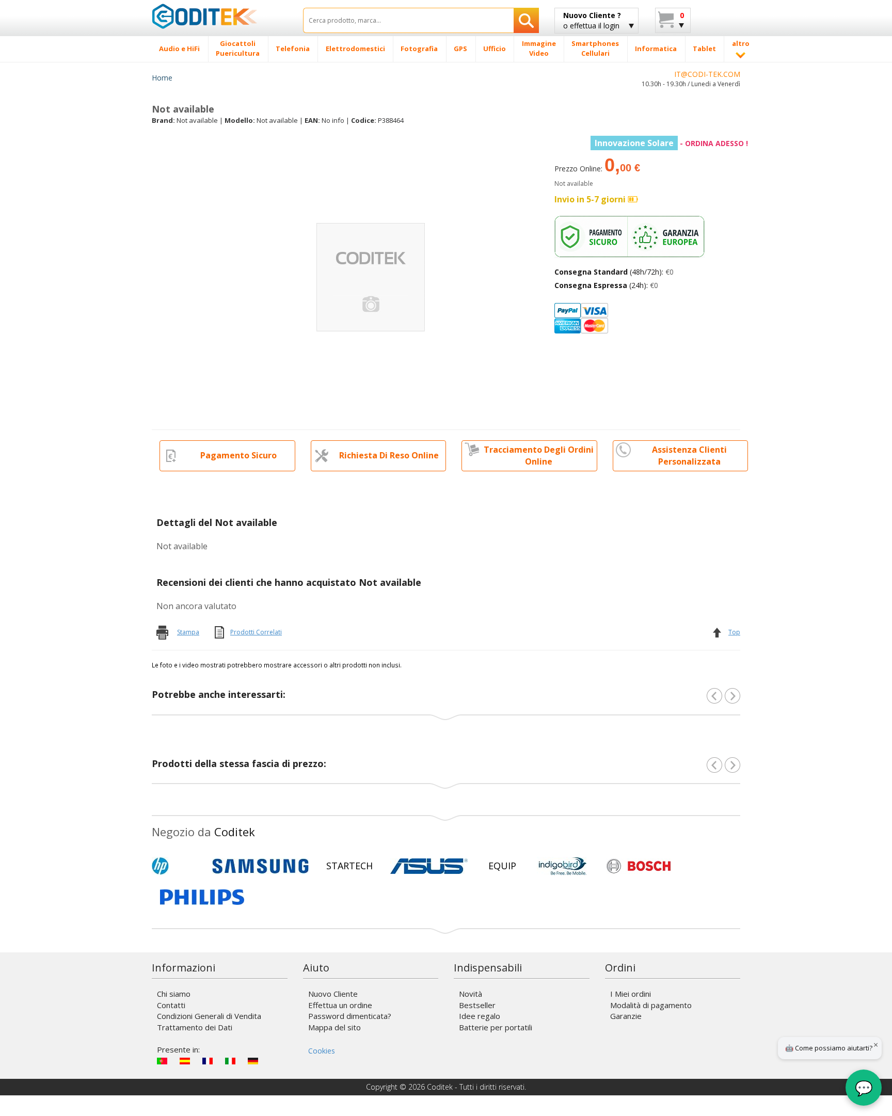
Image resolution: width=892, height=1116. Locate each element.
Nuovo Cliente (333, 994)
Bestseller (477, 1005)
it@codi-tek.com (707, 74)
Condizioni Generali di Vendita (209, 1016)
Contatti (171, 1005)
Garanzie (626, 1016)
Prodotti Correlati (256, 632)
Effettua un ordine (340, 1005)
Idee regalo (479, 1016)
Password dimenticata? (349, 1016)
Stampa (188, 632)
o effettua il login (592, 20)
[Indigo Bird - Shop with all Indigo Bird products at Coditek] (562, 866)
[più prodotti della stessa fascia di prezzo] (732, 765)
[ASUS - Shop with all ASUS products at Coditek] (429, 866)
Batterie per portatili (495, 1027)
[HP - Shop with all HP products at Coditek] (177, 866)
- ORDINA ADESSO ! (671, 143)
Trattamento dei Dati (194, 1027)
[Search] (526, 20)
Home (162, 78)
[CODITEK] (220, 16)
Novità (470, 994)
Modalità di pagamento (651, 1005)
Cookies (321, 1051)
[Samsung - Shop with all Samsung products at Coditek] (260, 866)
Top (734, 632)
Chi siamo (173, 994)
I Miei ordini (630, 994)
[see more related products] (732, 696)
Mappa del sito (334, 1027)
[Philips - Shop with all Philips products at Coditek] (202, 897)
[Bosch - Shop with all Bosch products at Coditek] (638, 866)
